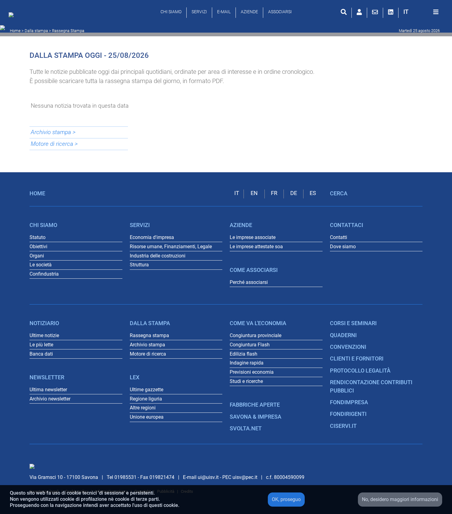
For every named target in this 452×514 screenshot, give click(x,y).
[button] (406, 12)
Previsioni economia (252, 372)
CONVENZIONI (348, 347)
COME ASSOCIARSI (254, 270)
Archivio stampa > (53, 132)
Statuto (38, 237)
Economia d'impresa (152, 237)
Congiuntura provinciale (255, 335)
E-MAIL (224, 11)
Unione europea (147, 417)
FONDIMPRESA (349, 402)
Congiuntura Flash (250, 345)
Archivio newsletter (50, 399)
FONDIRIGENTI (348, 414)
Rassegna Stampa (68, 30)
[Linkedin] (390, 12)
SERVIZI (199, 11)
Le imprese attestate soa (256, 246)
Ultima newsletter (48, 389)
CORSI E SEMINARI (353, 323)
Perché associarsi (249, 282)
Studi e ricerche (246, 381)
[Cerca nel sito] (343, 12)
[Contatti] (375, 12)
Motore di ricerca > (54, 143)
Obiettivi (38, 246)
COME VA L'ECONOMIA (258, 323)
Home (15, 30)
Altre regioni (143, 408)
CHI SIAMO (171, 11)
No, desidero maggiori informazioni (400, 499)
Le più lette (41, 345)
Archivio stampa (147, 345)
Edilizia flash (243, 354)
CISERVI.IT (343, 426)
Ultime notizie (44, 335)
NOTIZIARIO (44, 323)
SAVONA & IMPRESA (255, 417)
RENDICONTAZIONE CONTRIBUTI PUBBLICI (371, 386)
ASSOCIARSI (280, 11)
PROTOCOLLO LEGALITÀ (360, 371)
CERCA (338, 193)
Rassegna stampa (149, 335)
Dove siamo (343, 246)
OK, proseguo (286, 499)
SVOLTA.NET (246, 428)
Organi (37, 256)
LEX (134, 377)
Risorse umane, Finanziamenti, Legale (171, 246)
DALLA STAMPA (150, 323)
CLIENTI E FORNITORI (356, 359)
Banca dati (41, 354)
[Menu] (435, 12)
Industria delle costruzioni (157, 256)
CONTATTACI (346, 225)
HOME (37, 193)
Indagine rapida (247, 363)
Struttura (139, 265)
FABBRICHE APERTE (255, 405)
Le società (41, 265)
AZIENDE (249, 11)
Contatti (338, 237)
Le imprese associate (253, 237)
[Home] (13, 16)
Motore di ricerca (148, 354)
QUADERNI (343, 335)
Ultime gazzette (146, 389)
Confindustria (44, 274)
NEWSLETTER (47, 377)
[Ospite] (359, 12)
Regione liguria (146, 399)
